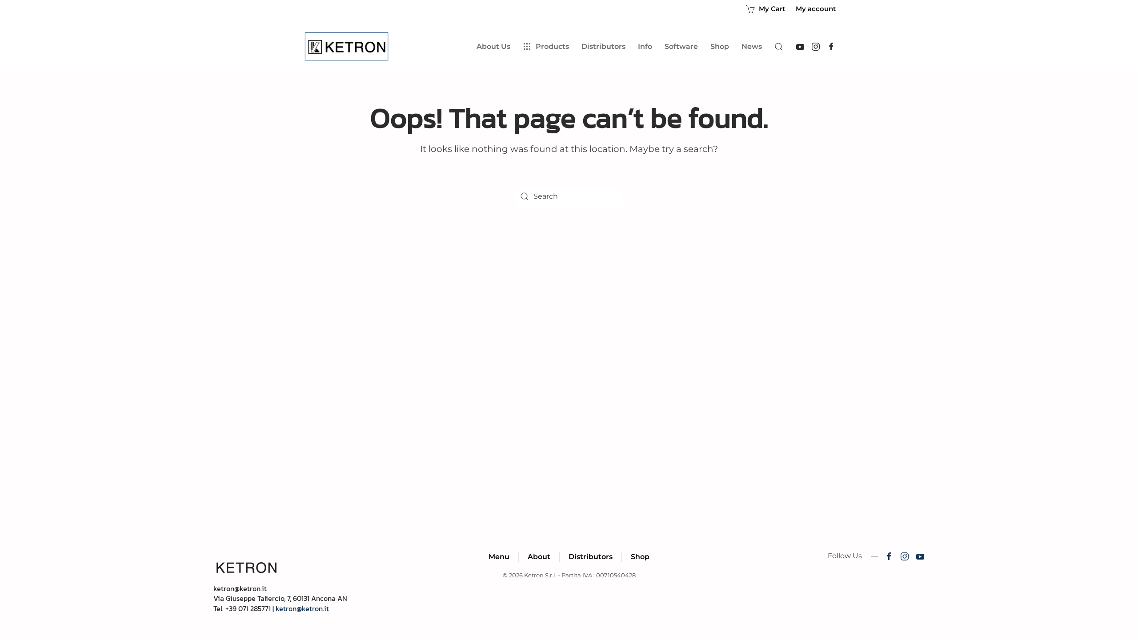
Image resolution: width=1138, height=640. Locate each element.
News (751, 46)
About (539, 556)
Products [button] (552, 46)
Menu (499, 556)
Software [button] (681, 46)
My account (816, 9)
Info (645, 46)
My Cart (772, 8)
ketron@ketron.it (302, 608)
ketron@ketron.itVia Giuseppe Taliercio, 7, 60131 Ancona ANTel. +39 (280, 598)
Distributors (591, 556)
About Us (493, 46)
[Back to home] (348, 47)
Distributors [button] (603, 46)
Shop (719, 46)
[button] (778, 47)
